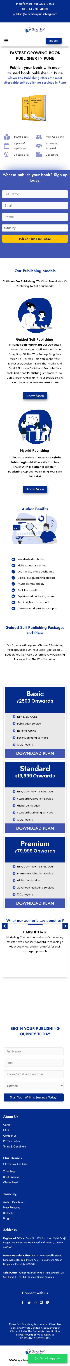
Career (7, 1125)
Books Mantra (11, 1177)
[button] (6, 41)
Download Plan (35, 753)
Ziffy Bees (9, 1171)
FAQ (6, 1130)
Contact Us (9, 1136)
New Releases (11, 1207)
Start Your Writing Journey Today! (33, 1097)
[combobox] (35, 228)
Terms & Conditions (14, 1146)
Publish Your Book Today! (35, 239)
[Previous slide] (5, 926)
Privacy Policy (11, 1141)
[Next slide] (65, 926)
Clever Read (10, 1182)
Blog (6, 1218)
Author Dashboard (14, 1202)
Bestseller (8, 1213)
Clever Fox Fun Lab (15, 1164)
